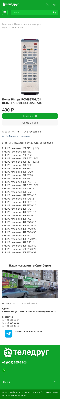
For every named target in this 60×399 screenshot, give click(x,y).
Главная (6, 24)
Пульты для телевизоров (27, 24)
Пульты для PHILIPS (12, 27)
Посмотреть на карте (27, 331)
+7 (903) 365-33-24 (14, 362)
